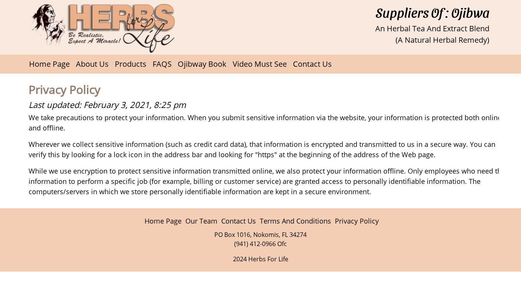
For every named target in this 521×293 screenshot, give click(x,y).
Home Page (49, 64)
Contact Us (312, 64)
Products (130, 64)
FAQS (162, 64)
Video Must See (260, 64)
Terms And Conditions (295, 220)
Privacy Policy (357, 220)
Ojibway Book (202, 64)
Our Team (201, 220)
